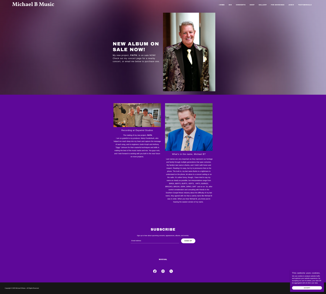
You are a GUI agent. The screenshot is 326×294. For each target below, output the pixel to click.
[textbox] (155, 240)
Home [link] (222, 5)
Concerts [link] (241, 5)
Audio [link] (291, 5)
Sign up (188, 241)
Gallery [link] (263, 5)
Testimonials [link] (305, 5)
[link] (65, 5)
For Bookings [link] (277, 5)
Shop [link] (252, 5)
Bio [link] (230, 5)
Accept (307, 288)
